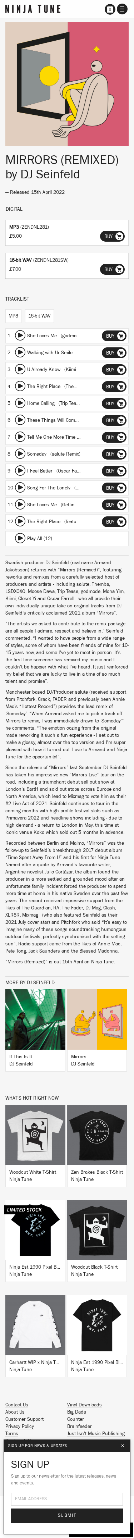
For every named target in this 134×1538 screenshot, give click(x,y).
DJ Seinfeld (50, 174)
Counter (75, 1419)
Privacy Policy (19, 1426)
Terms (11, 1433)
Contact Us (16, 1404)
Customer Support (24, 1419)
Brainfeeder (79, 1426)
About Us (15, 1412)
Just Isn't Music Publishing (96, 1433)
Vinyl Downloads (84, 1404)
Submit (67, 1515)
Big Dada (76, 1412)
